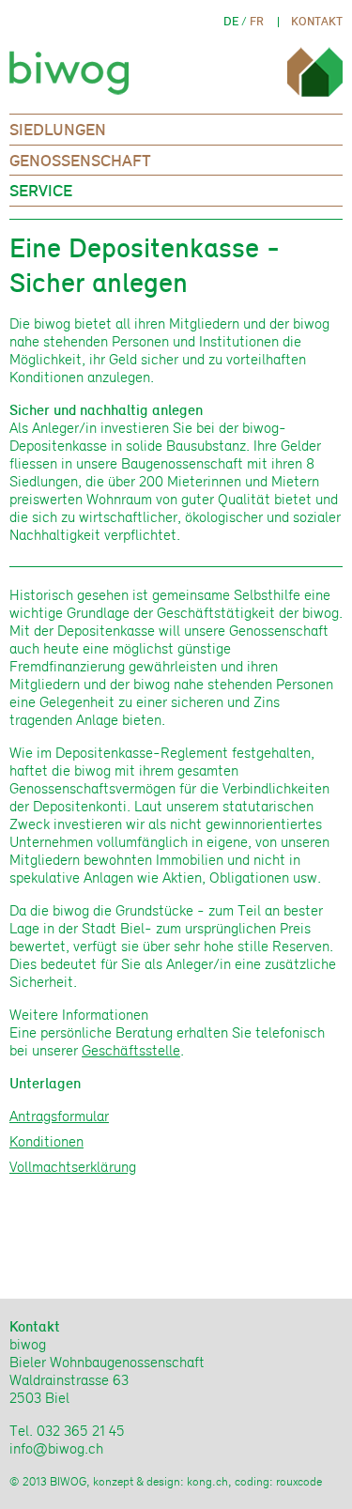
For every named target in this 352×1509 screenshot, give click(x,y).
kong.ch (207, 1481)
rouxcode (299, 1481)
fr (257, 21)
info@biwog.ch (56, 1448)
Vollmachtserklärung (72, 1167)
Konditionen (46, 1141)
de (230, 21)
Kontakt (317, 21)
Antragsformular (59, 1116)
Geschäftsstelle (131, 1050)
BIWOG (73, 67)
